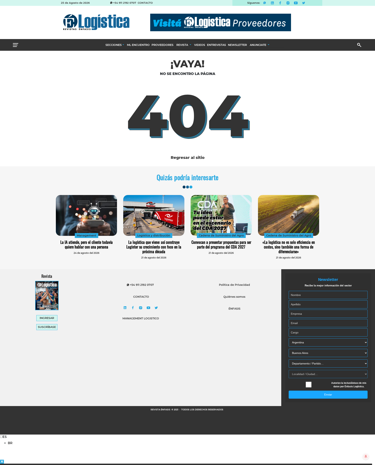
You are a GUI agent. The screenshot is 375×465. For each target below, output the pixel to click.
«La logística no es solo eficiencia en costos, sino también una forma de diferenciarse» (288, 246)
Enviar (328, 394)
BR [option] (10, 443)
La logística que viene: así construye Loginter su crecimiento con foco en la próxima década (153, 246)
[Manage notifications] (366, 456)
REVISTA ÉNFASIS (161, 409)
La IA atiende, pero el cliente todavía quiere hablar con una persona (86, 244)
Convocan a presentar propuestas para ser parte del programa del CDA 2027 (221, 244)
